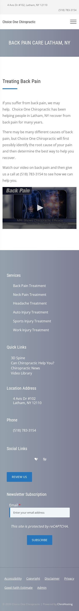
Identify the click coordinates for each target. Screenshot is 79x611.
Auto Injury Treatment (30, 312)
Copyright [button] (33, 578)
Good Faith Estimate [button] (18, 588)
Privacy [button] (69, 578)
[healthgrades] (36, 459)
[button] (39, 207)
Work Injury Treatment (31, 330)
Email (15, 505)
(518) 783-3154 (67, 10)
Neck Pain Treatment (29, 294)
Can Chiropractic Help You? (32, 363)
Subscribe (39, 540)
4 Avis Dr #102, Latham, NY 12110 (27, 5)
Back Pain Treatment (29, 286)
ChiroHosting (65, 604)
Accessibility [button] (13, 578)
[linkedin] (53, 459)
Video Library (21, 373)
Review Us (19, 477)
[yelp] (27, 459)
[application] (39, 208)
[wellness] (44, 459)
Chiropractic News (25, 368)
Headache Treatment (30, 303)
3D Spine (18, 358)
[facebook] (18, 459)
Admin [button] (42, 588)
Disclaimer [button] (52, 578)
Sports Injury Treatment (32, 321)
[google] (9, 459)
